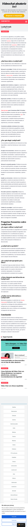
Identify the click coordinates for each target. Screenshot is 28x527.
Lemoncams (14, 465)
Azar (14, 474)
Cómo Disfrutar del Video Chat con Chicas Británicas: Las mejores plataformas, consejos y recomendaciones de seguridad (12, 374)
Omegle (22, 300)
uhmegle (14, 490)
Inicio (2, 28)
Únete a (14, 436)
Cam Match (5, 21)
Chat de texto (4, 110)
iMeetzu (14, 432)
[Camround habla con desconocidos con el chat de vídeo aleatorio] (14, 349)
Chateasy (14, 448)
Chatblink (14, 457)
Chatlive (14, 407)
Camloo (14, 419)
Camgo (14, 461)
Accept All (14, 516)
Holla (14, 428)
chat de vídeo (9, 75)
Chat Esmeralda (14, 423)
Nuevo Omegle (14, 499)
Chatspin (14, 415)
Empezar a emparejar (14, 16)
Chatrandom (14, 411)
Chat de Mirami (14, 495)
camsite (9, 40)
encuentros (14, 44)
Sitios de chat (5, 31)
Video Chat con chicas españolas (12, 386)
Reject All (14, 524)
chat (21, 114)
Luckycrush (14, 469)
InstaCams (14, 486)
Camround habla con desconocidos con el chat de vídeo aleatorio (13, 361)
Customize (14, 520)
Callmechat (14, 482)
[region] (14, 515)
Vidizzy (14, 478)
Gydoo (14, 444)
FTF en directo (14, 453)
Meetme (14, 440)
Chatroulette (4, 302)
